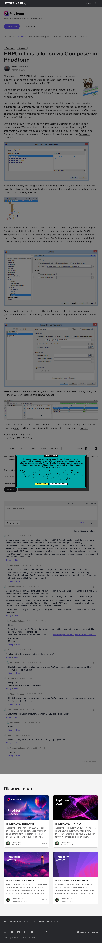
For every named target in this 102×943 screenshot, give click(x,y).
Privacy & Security (12, 921)
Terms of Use (64, 475)
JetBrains (26, 937)
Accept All (41, 484)
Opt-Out (68, 479)
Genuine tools (54, 921)
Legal (41, 921)
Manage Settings (58, 484)
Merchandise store (88, 933)
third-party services (33, 477)
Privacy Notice (45, 475)
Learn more (55, 467)
